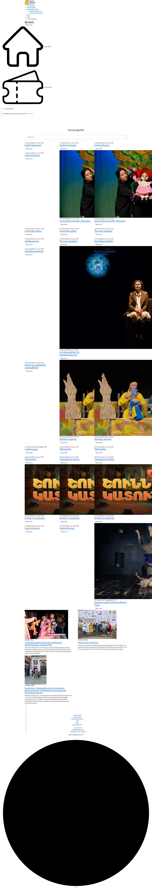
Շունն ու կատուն (35, 517)
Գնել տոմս (29, 25)
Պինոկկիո (65, 449)
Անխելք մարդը (68, 439)
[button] (74, 887)
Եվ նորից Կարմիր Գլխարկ (75, 220)
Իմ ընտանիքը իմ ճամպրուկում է (69, 353)
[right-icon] (125, 137)
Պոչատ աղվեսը (103, 230)
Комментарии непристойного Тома (110, 603)
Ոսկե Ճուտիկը (33, 230)
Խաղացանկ (31, 7)
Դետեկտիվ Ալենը (70, 459)
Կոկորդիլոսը (102, 145)
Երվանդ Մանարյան (36, 13)
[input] (75, 137)
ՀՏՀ (28, 15)
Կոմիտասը (31, 449)
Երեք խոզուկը (33, 145)
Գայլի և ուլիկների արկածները (104, 252)
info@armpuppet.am (78, 730)
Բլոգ (28, 17)
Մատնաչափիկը (103, 241)
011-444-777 (78, 728)
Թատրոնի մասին (33, 9)
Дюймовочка (32, 241)
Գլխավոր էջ (31, 5)
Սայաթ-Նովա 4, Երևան (78, 731)
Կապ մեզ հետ (32, 19)
